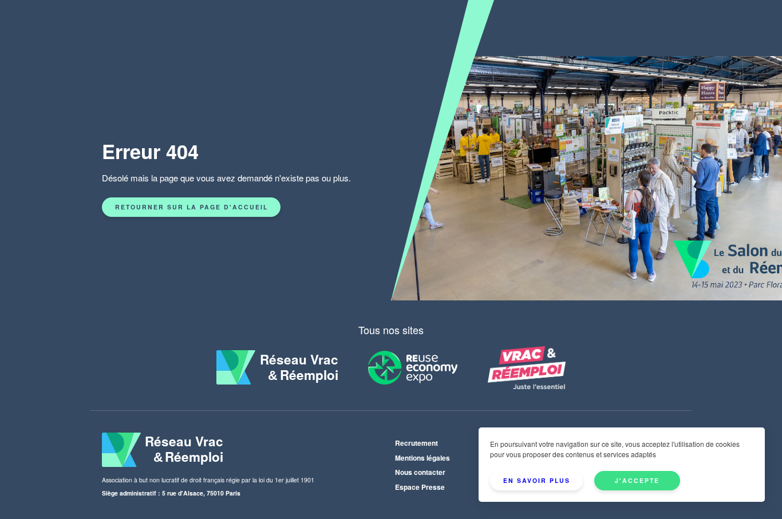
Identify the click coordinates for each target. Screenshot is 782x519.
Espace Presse (420, 487)
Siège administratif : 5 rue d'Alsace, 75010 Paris (171, 493)
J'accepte (637, 480)
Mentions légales (422, 458)
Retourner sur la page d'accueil (191, 207)
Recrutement (416, 443)
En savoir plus (536, 480)
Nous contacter (420, 472)
